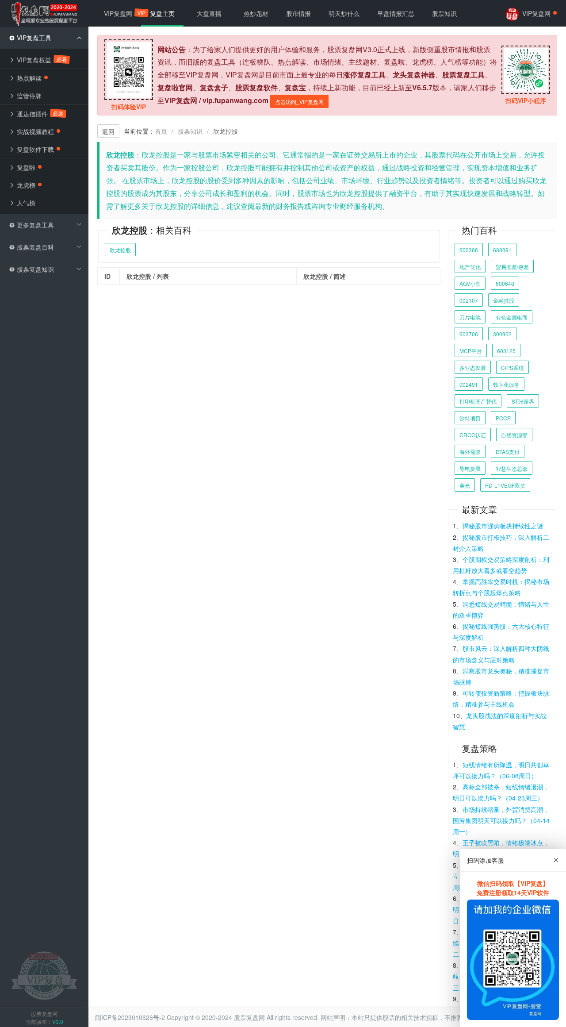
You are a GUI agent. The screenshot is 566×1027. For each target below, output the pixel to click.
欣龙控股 (120, 250)
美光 (464, 485)
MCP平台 (470, 350)
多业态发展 (472, 367)
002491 (468, 384)
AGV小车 (470, 283)
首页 (161, 131)
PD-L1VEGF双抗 (505, 485)
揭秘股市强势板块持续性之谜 (503, 525)
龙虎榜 (25, 185)
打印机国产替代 (478, 401)
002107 (468, 300)
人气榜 (25, 202)
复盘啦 (25, 167)
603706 (468, 334)
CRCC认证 (472, 434)
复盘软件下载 (34, 149)
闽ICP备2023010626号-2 (130, 1017)
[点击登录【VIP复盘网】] (44, 974)
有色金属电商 (512, 317)
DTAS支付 (508, 451)
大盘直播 (209, 13)
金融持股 (503, 300)
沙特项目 (470, 418)
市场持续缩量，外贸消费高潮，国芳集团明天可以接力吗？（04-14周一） (501, 820)
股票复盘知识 (34, 269)
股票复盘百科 (34, 246)
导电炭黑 (470, 468)
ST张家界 (523, 401)
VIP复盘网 (122, 13)
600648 (505, 283)
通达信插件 (39, 113)
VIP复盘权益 (41, 59)
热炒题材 (256, 13)
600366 (468, 250)
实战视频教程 (34, 131)
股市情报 (298, 13)
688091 (502, 250)
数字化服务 (506, 384)
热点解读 (28, 77)
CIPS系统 (512, 367)
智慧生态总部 (512, 468)
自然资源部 (514, 434)
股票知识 (190, 131)
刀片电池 (470, 317)
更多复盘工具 (34, 224)
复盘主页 (162, 13)
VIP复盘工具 (33, 37)
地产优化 (470, 266)
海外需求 (470, 451)
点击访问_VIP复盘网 (299, 101)
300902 (502, 334)
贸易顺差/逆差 (512, 266)
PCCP (503, 418)
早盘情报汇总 (395, 13)
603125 (506, 350)
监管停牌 (28, 95)
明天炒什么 (344, 13)
